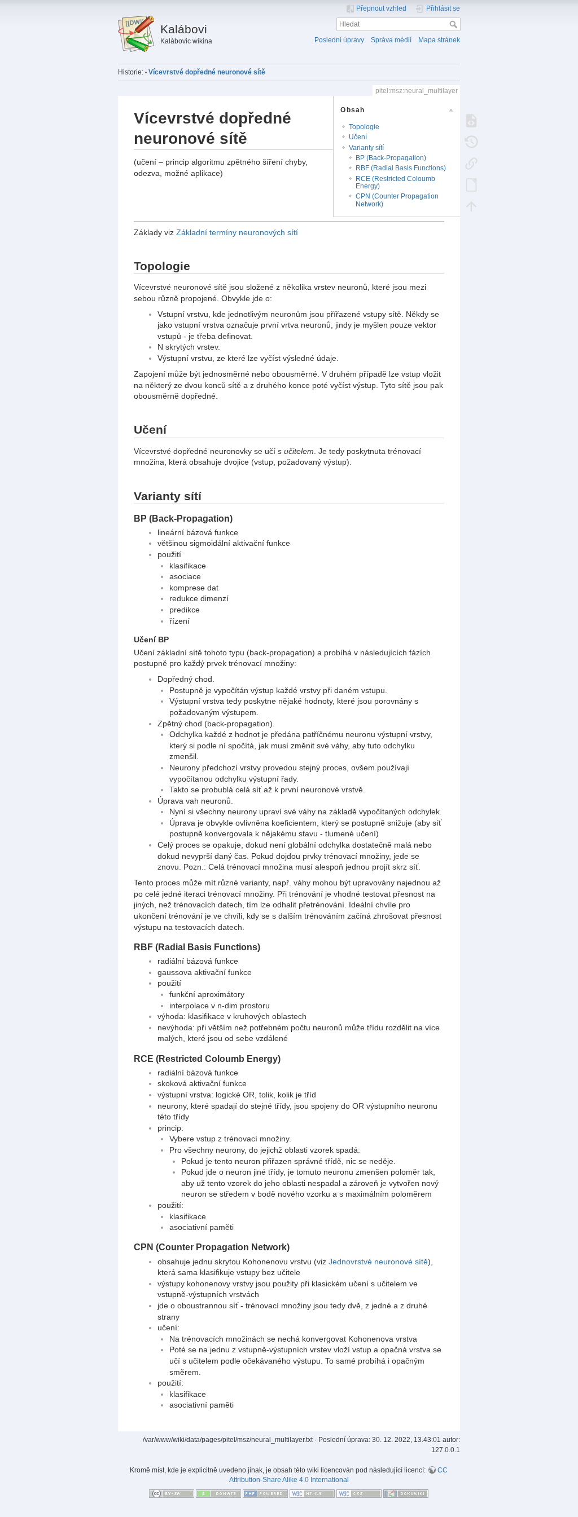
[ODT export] (471, 184)
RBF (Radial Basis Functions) (401, 168)
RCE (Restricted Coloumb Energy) (395, 182)
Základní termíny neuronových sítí (237, 232)
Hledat (454, 24)
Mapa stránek (439, 40)
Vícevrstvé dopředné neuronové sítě (206, 72)
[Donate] (218, 1493)
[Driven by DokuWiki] (405, 1493)
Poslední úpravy (339, 40)
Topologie (364, 127)
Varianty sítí (366, 148)
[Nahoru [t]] (471, 206)
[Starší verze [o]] (471, 141)
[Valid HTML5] (312, 1493)
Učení (358, 137)
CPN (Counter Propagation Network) (397, 200)
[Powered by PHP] (265, 1493)
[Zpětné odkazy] (471, 163)
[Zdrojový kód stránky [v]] (471, 120)
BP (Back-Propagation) (391, 158)
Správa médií (391, 40)
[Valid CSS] (359, 1493)
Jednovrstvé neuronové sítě (378, 1261)
